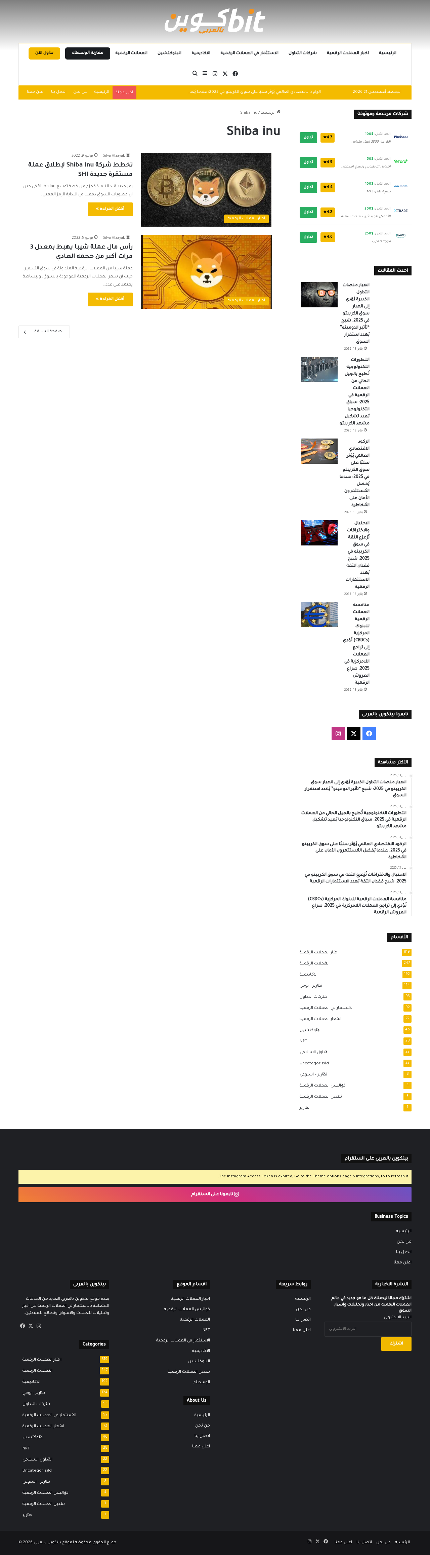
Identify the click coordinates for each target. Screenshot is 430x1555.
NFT (301, 1041)
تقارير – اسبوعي (311, 1074)
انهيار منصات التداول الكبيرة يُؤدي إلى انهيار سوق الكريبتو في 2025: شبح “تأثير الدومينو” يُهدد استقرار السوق (355, 313)
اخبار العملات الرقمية (348, 53)
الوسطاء (202, 1382)
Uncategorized (312, 1063)
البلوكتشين (169, 53)
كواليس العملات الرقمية (321, 1086)
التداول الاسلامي (313, 1052)
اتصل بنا (59, 92)
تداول (308, 138)
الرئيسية (387, 53)
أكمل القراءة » (110, 209)
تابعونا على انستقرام (212, 1194)
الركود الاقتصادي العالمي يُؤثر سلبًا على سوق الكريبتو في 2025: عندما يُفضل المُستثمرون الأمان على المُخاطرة (221, 92)
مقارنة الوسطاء (87, 53)
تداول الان (44, 53)
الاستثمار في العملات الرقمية (249, 53)
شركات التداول (303, 53)
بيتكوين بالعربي (47, 1543)
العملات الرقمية (131, 53)
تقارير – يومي (309, 986)
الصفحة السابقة (49, 332)
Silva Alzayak (114, 156)
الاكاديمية (200, 53)
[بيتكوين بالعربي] (215, 21)
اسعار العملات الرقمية (318, 1019)
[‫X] (31, 1326)
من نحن (80, 92)
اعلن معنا (35, 92)
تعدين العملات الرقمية (319, 1097)
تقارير (302, 1108)
